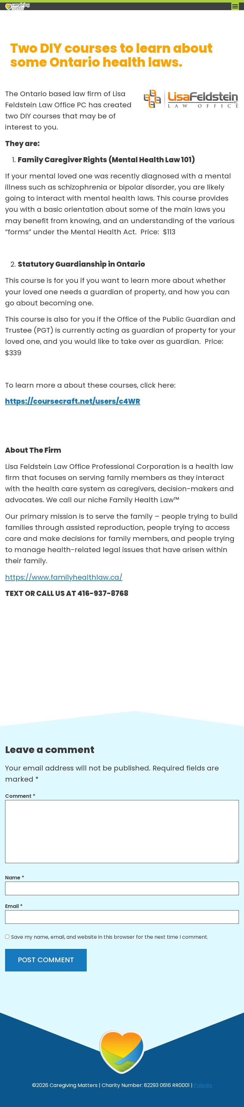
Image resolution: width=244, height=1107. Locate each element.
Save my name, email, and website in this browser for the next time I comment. (109, 937)
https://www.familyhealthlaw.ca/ (63, 577)
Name (14, 877)
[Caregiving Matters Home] (37, 6)
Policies (203, 1085)
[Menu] (235, 6)
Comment (20, 796)
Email (14, 906)
